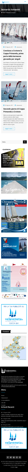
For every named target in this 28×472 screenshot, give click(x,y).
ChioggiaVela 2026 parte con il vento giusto (12, 427)
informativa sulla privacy (9, 386)
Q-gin (16, 467)
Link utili (3, 402)
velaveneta (19, 47)
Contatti (3, 405)
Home (3, 12)
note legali (20, 382)
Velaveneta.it (4, 398)
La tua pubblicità (5, 400)
